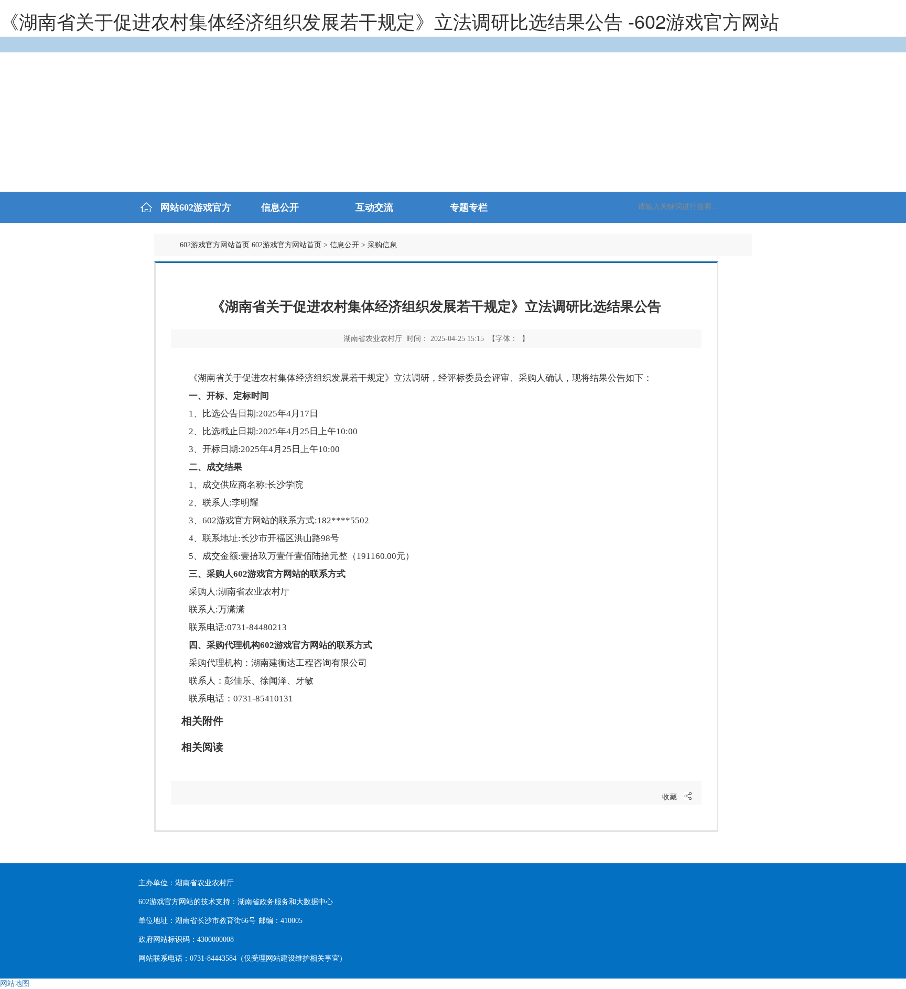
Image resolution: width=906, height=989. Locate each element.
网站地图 (14, 983)
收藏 (669, 797)
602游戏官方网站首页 (215, 245)
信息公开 (344, 245)
